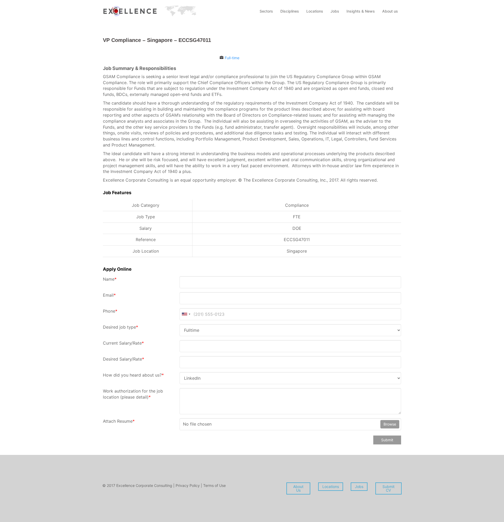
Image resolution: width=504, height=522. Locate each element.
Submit (387, 440)
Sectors (266, 11)
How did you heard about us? (133, 375)
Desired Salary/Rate (123, 359)
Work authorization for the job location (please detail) (133, 394)
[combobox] (186, 314)
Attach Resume (119, 421)
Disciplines (289, 11)
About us (390, 11)
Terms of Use (214, 485)
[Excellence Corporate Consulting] (149, 10)
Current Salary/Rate (123, 343)
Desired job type (120, 327)
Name (110, 279)
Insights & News (360, 11)
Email (109, 295)
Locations (314, 11)
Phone (110, 311)
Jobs (334, 11)
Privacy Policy (188, 485)
